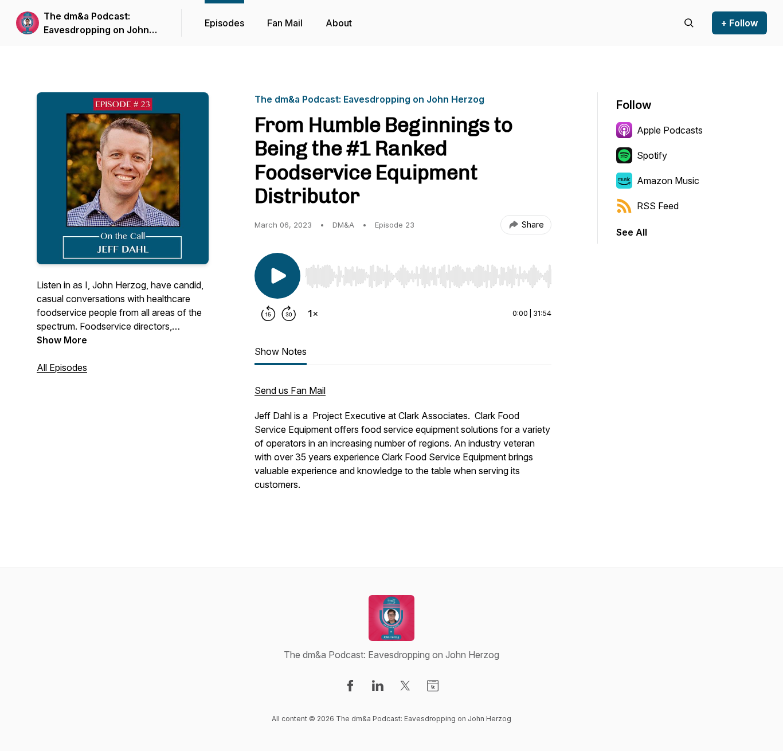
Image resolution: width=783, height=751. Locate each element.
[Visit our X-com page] (405, 685)
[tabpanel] (403, 443)
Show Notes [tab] (281, 351)
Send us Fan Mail (290, 390)
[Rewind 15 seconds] (268, 314)
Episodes (224, 23)
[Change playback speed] (313, 314)
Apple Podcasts (670, 130)
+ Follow (739, 23)
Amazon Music (668, 180)
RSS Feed (658, 206)
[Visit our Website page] (433, 685)
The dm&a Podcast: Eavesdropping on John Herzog (96, 23)
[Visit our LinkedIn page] (377, 685)
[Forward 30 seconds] (289, 314)
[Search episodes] (689, 23)
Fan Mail (285, 23)
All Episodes (62, 367)
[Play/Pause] (277, 276)
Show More (62, 340)
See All (631, 232)
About (339, 23)
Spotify (652, 155)
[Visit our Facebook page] (350, 685)
